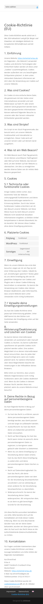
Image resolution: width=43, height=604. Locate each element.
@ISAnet (26, 601)
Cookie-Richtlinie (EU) (20, 594)
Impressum (11, 591)
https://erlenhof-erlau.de (28, 58)
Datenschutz (24, 591)
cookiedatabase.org (12, 584)
